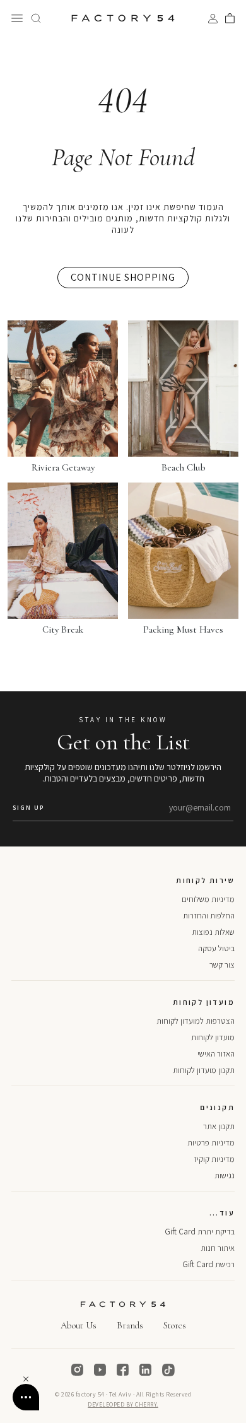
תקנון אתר (219, 1126)
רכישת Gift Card (208, 1264)
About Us (79, 1325)
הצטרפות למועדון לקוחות (195, 1021)
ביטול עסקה (216, 948)
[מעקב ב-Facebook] (123, 1370)
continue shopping (123, 277)
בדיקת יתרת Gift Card (200, 1231)
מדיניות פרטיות (211, 1142)
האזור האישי (216, 1053)
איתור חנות (218, 1248)
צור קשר (222, 964)
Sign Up (28, 808)
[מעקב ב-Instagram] (77, 1370)
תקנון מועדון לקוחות (204, 1070)
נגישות (224, 1175)
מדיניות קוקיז (214, 1159)
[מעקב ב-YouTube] (100, 1370)
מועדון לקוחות (213, 1037)
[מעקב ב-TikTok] (168, 1370)
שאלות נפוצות (213, 932)
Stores (174, 1325)
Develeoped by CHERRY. (123, 1404)
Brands (130, 1325)
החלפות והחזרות (209, 915)
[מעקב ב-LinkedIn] (145, 1370)
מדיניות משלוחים (208, 899)
